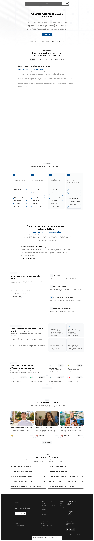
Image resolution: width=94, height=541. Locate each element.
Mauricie (42, 527)
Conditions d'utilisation (16, 534)
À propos (53, 503)
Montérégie (18, 523)
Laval (17, 521)
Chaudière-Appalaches (46, 521)
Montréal (18, 519)
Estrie (42, 519)
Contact (53, 505)
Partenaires (53, 512)
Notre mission (54, 507)
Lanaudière (18, 529)
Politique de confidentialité (47, 534)
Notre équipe (54, 509)
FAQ (61, 505)
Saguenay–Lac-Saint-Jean (46, 525)
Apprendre (62, 507)
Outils (61, 509)
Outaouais (43, 523)
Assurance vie (44, 503)
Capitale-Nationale (20, 525)
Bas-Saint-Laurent (69, 519)
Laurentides (18, 527)
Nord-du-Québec (69, 526)
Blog (61, 503)
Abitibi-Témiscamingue (70, 521)
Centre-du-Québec (45, 529)
